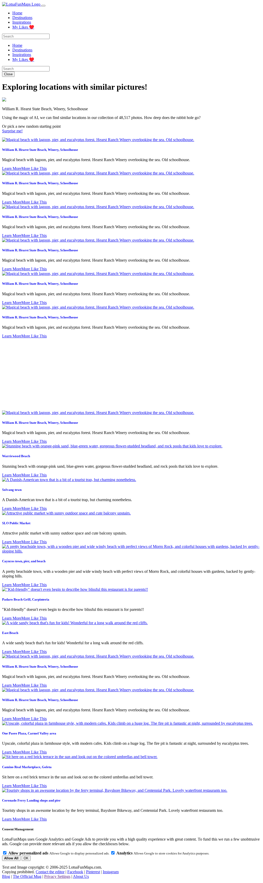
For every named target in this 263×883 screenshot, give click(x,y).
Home (17, 13)
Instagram (111, 872)
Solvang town (12, 490)
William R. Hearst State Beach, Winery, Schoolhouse (40, 150)
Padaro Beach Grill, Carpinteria (25, 599)
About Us (81, 876)
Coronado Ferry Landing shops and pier (31, 800)
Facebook (75, 872)
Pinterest (93, 872)
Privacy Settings (57, 876)
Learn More (11, 168)
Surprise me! (12, 131)
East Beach (10, 633)
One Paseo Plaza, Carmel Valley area (29, 733)
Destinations (22, 17)
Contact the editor (50, 872)
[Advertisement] (131, 374)
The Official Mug (27, 876)
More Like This (34, 168)
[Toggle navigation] (43, 5)
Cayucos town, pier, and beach (23, 561)
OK (26, 858)
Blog (6, 876)
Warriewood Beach (16, 456)
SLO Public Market (16, 523)
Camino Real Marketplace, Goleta (27, 767)
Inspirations (21, 22)
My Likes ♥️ (23, 27)
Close (8, 74)
